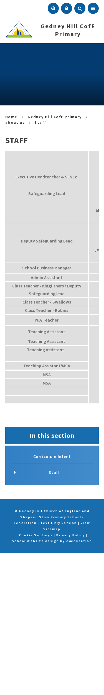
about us (15, 122)
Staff (40, 122)
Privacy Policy (70, 535)
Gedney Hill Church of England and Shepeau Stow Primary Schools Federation (11, 116)
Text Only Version (58, 523)
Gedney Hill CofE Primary (54, 116)
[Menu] (93, 8)
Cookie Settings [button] (36, 535)
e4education (79, 541)
